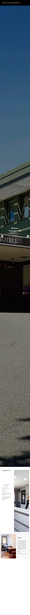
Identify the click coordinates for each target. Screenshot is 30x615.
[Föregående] (2, 236)
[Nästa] (28, 236)
